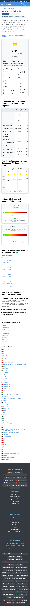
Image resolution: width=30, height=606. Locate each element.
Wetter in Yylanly (6, 281)
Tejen (2, 339)
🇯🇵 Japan (4, 378)
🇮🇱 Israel (3, 376)
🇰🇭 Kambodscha (6, 384)
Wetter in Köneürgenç (7, 279)
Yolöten (3, 343)
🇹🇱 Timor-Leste (5, 447)
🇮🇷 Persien (4, 419)
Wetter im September (7, 16)
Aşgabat (13, 22)
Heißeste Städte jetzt (15, 494)
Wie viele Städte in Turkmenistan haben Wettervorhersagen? (13, 313)
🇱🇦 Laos (3, 402)
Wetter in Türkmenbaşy (7, 265)
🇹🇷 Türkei (4, 449)
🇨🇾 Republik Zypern (6, 425)
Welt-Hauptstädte (15, 529)
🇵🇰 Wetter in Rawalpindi (21, 485)
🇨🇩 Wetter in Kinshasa (10, 477)
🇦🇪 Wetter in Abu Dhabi (8, 485)
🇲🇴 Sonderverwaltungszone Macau (11, 432)
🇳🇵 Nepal (3, 412)
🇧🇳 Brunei (4, 366)
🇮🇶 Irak (3, 374)
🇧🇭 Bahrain (4, 356)
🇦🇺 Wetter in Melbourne (9, 475)
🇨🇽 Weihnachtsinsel (6, 459)
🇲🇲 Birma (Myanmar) (7, 362)
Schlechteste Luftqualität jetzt (15, 506)
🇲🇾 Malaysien (5, 406)
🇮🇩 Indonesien (5, 372)
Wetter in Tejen (5, 272)
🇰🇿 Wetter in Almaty (15, 488)
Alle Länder (15, 527)
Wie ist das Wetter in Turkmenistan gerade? (15, 298)
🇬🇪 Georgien (4, 368)
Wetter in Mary (5, 262)
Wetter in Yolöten (6, 276)
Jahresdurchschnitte (20, 16)
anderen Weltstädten (7, 30)
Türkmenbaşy (5, 333)
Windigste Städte (15, 501)
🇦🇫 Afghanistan (5, 349)
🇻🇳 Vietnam (4, 455)
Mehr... (15, 517)
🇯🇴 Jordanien (5, 382)
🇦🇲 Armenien (5, 352)
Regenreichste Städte (15, 499)
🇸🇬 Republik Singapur (7, 423)
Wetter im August (14, 14)
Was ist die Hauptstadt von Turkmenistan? (15, 309)
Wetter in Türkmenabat (7, 258)
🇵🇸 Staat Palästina (6, 436)
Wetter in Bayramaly (7, 269)
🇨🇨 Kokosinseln (5, 393)
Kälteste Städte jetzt (15, 496)
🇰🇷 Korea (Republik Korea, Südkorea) (11, 398)
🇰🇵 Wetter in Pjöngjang (21, 480)
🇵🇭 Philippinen (5, 421)
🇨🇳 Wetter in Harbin (21, 475)
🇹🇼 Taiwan (4, 443)
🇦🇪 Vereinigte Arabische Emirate (10, 453)
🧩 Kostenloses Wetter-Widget (15, 531)
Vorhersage (5, 14)
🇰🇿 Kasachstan (5, 386)
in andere (3, 8)
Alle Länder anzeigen (22, 1)
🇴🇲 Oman (3, 414)
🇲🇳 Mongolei (4, 410)
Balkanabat (4, 335)
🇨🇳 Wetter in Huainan (21, 482)
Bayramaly (4, 337)
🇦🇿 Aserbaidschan (6, 354)
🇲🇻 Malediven (5, 408)
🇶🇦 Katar (3, 388)
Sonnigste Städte (15, 503)
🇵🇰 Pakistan (4, 417)
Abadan (3, 341)
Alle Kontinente (14, 524)
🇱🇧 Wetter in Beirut (21, 477)
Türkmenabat (5, 327)
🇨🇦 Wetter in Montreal (9, 482)
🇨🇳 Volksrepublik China (7, 457)
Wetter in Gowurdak (6, 283)
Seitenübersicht (15, 522)
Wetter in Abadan (6, 274)
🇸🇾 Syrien (4, 438)
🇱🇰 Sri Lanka (4, 434)
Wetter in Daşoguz (6, 260)
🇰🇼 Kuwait (4, 400)
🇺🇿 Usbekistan (5, 451)
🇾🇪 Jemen (4, 380)
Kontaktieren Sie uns (15, 520)
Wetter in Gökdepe (6, 286)
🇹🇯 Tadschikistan (6, 441)
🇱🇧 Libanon (4, 404)
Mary (2, 331)
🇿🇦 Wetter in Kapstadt (9, 480)
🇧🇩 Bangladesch (5, 358)
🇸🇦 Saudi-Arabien (6, 427)
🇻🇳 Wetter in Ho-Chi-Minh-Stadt (15, 472)
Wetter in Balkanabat (7, 267)
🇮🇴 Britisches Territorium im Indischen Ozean (13, 364)
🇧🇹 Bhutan (4, 360)
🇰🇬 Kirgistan (4, 390)
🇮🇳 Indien (4, 370)
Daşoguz (3, 329)
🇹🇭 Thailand (4, 445)
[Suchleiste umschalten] (21, 4)
